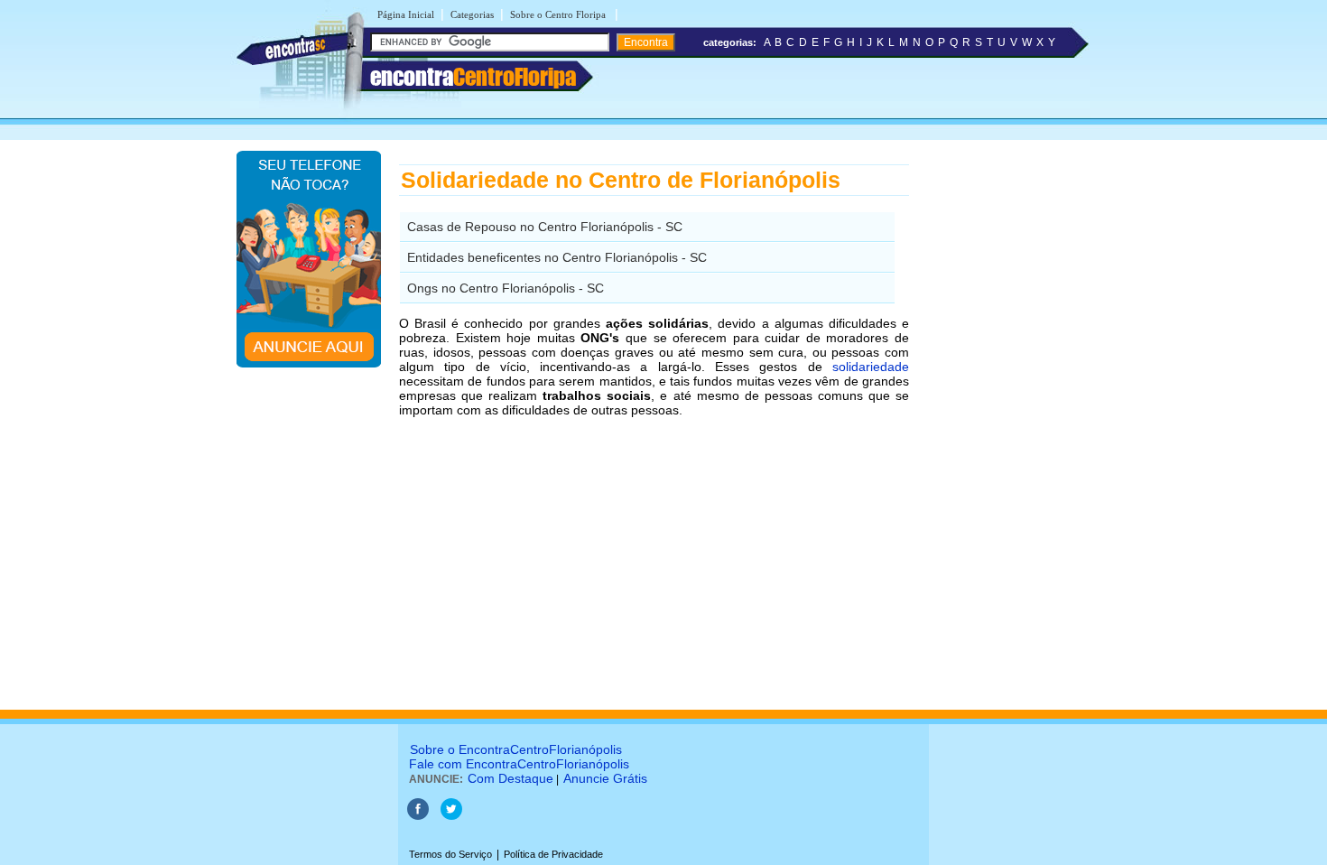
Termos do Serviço (450, 854)
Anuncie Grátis (605, 778)
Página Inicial (405, 14)
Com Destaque (510, 778)
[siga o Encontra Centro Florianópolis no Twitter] (451, 816)
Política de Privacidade (553, 854)
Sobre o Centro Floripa (559, 14)
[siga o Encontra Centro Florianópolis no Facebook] (419, 816)
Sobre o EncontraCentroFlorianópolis (516, 749)
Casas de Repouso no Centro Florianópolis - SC (544, 226)
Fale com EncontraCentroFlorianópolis (519, 764)
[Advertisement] (1002, 420)
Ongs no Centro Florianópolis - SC (505, 288)
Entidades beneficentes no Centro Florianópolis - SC (557, 257)
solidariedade (870, 366)
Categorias (472, 14)
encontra (473, 76)
